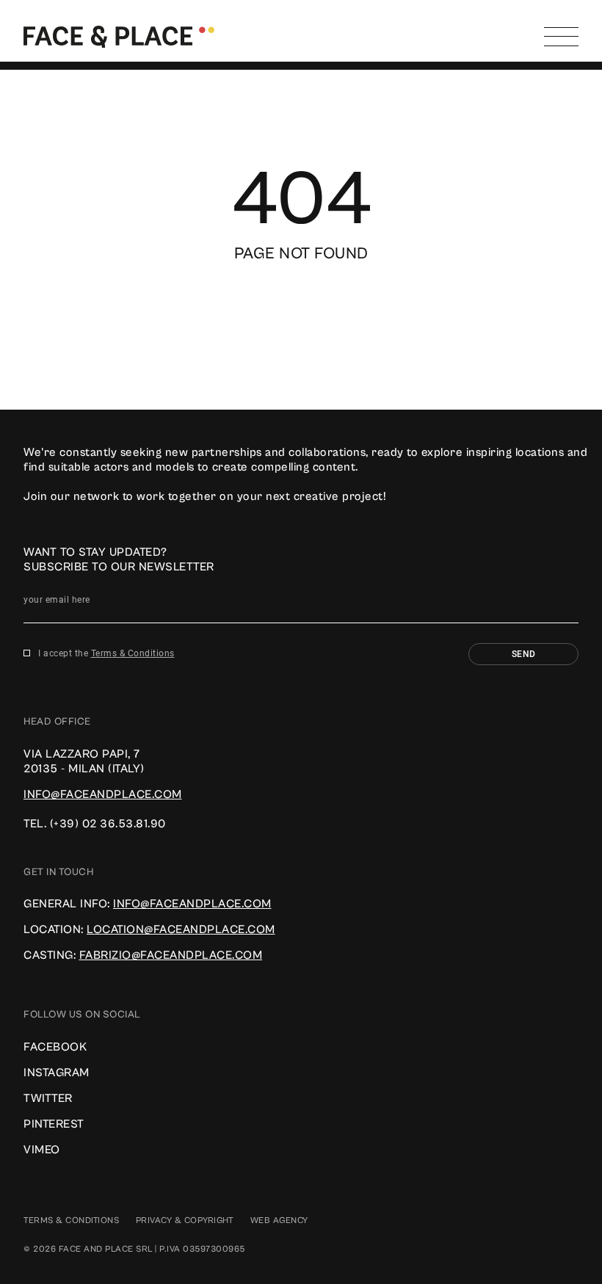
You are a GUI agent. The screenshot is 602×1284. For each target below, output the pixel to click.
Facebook (55, 1046)
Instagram (56, 1072)
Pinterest (53, 1124)
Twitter (48, 1098)
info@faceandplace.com (102, 794)
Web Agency (279, 1220)
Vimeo (41, 1149)
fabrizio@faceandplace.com (171, 955)
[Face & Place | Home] (118, 36)
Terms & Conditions (133, 653)
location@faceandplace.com (181, 929)
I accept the (106, 653)
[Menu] (561, 36)
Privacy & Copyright (185, 1220)
